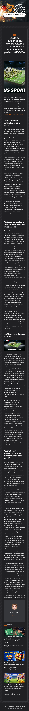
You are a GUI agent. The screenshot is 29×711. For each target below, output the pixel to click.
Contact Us (11, 706)
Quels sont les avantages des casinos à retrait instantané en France (13, 640)
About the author (20, 706)
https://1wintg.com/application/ (13, 114)
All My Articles (14, 615)
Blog (14, 34)
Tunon (14, 56)
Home (5, 706)
